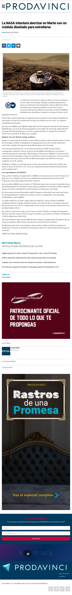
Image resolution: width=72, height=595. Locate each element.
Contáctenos (62, 576)
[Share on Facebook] (4, 46)
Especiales (15, 348)
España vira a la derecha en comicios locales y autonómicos (29, 262)
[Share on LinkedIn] (13, 46)
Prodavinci (15, 350)
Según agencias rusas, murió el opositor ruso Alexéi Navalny (29, 253)
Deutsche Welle (11, 32)
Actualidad (6, 277)
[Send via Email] (18, 46)
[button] (36, 538)
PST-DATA (36, 553)
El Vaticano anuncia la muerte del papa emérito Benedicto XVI (30, 267)
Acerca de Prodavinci (64, 574)
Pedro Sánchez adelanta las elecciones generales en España (29, 258)
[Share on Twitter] (9, 46)
